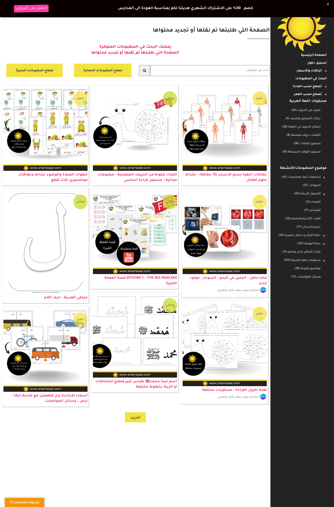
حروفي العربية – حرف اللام (66, 289)
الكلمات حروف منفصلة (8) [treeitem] (303, 135)
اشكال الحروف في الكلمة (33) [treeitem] (301, 127)
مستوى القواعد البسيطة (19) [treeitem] (301, 152)
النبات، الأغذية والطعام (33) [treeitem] (303, 218)
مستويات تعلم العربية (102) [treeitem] (302, 260)
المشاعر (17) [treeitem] (312, 210)
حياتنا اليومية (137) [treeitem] (309, 243)
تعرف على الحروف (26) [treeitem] (306, 110)
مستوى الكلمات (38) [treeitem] (307, 143)
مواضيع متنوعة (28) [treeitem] (307, 268)
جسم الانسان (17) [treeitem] (309, 227)
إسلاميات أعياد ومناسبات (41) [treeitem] (301, 177)
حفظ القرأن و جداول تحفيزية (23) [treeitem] (299, 235)
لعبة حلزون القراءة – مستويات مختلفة (234, 381)
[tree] (302, 131)
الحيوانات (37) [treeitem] (312, 185)
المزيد (135, 408)
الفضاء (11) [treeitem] (313, 202)
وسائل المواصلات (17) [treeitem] (306, 277)
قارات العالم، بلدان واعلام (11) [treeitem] (301, 252)
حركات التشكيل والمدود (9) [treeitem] (303, 118)
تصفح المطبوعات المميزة (34, 61)
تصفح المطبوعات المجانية (102, 61)
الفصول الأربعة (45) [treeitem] (307, 194)
